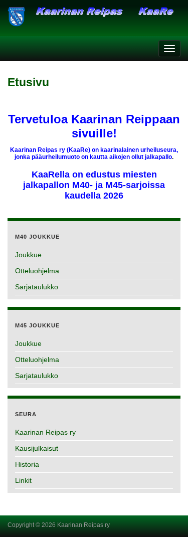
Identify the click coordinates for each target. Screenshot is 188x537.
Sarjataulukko (36, 287)
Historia (27, 464)
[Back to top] (165, 514)
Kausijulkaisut (36, 448)
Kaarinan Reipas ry (45, 432)
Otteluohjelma (37, 271)
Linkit (23, 480)
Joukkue (28, 255)
